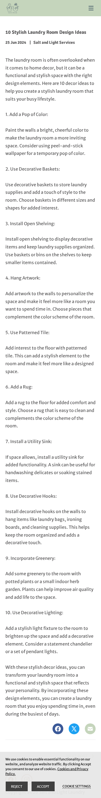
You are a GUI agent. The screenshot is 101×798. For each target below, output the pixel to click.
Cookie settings (76, 786)
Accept (43, 786)
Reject (16, 786)
